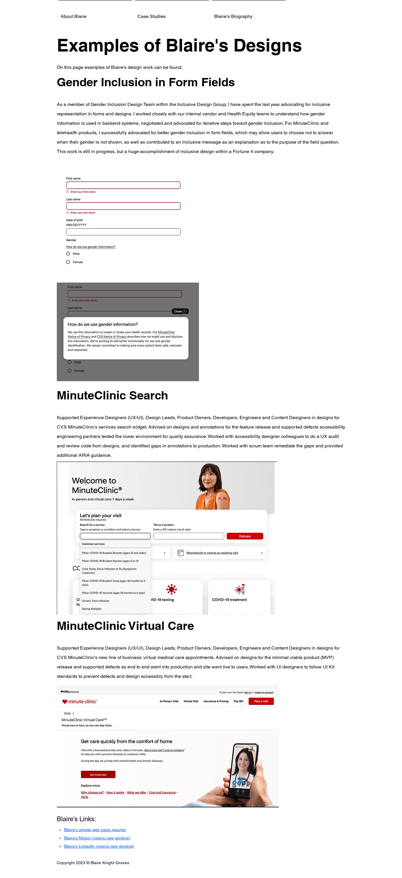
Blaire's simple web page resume (95, 829)
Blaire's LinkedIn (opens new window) (99, 846)
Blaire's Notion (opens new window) (97, 838)
